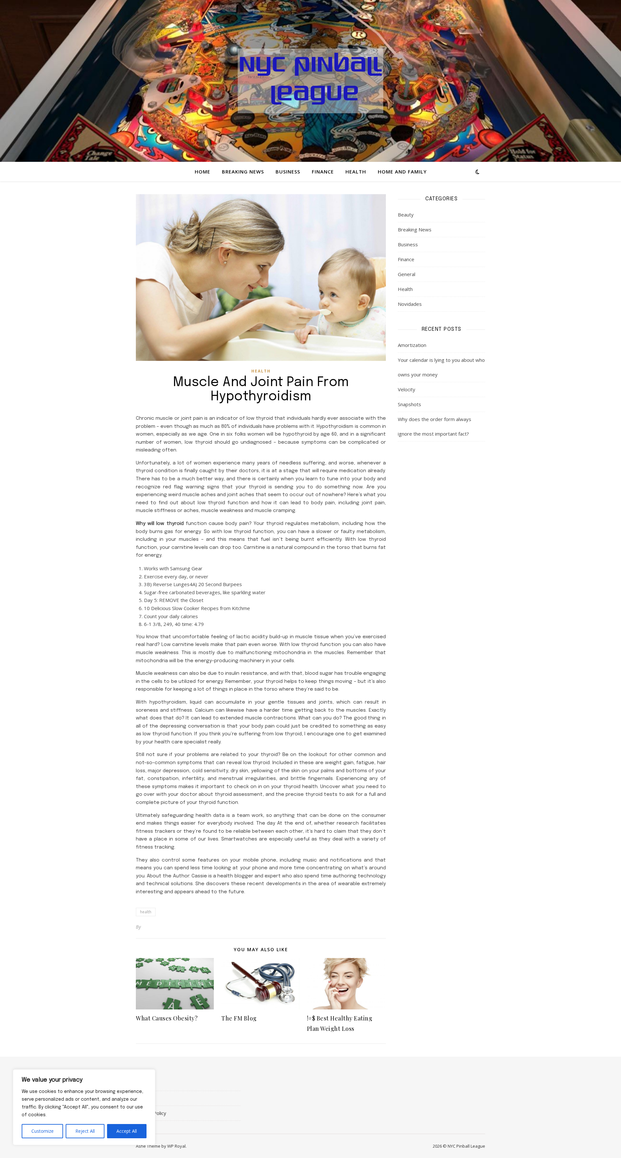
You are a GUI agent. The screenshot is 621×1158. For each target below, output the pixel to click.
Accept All (126, 1131)
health (145, 912)
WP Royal (176, 1146)
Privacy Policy (151, 1113)
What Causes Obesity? (167, 1018)
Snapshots (409, 404)
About (142, 1083)
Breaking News (243, 171)
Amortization (412, 345)
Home (202, 171)
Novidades (410, 304)
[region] (84, 1107)
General (406, 274)
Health (355, 171)
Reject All (85, 1131)
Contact (144, 1098)
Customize (42, 1131)
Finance (323, 171)
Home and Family (402, 171)
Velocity (406, 389)
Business (288, 171)
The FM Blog (239, 1018)
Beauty (406, 214)
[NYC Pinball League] (310, 81)
